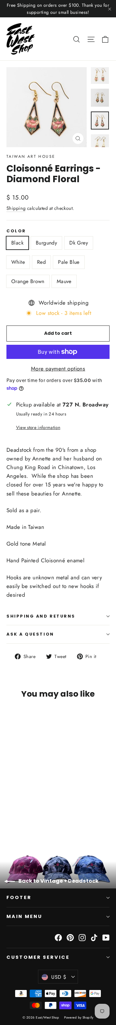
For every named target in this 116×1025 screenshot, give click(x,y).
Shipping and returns (40, 616)
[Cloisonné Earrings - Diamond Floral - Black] (10, 818)
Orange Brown (27, 281)
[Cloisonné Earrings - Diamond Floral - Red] (38, 818)
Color (16, 230)
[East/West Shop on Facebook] (58, 936)
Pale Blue (69, 262)
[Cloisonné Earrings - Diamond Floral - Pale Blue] (45, 818)
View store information (38, 427)
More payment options (58, 368)
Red (41, 262)
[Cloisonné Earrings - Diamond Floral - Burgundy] (17, 818)
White (18, 262)
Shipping (15, 208)
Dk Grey (78, 242)
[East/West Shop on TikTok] (94, 936)
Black (17, 242)
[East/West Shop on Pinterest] (70, 936)
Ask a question (30, 634)
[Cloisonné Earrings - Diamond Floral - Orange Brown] (52, 818)
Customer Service (38, 957)
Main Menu (24, 916)
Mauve (64, 281)
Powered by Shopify (78, 1017)
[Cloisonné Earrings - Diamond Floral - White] (31, 818)
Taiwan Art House (30, 156)
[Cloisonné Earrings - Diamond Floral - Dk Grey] (24, 818)
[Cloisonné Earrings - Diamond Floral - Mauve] (59, 818)
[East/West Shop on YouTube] (106, 936)
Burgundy (46, 242)
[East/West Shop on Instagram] (82, 936)
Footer (19, 897)
